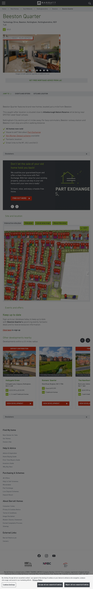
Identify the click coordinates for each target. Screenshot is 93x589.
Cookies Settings (9, 584)
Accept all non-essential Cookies (50, 584)
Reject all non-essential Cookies (77, 584)
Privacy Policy (37, 580)
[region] (46, 582)
